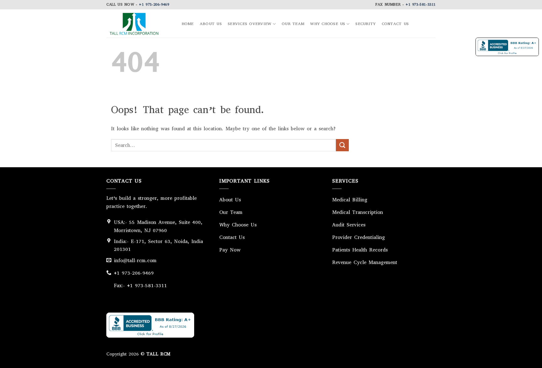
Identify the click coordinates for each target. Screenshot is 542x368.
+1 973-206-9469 (154, 4)
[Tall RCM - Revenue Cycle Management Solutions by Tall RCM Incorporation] (137, 23)
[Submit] (342, 145)
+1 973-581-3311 (421, 4)
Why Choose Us (327, 23)
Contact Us (395, 23)
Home (188, 23)
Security (365, 23)
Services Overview (249, 23)
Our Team (293, 23)
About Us (211, 23)
